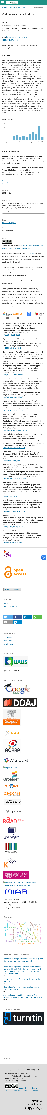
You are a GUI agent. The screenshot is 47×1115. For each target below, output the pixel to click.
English (6, 603)
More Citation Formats (11, 212)
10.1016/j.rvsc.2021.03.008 (13, 397)
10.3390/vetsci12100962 (12, 348)
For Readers (7, 637)
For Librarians (8, 644)
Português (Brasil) (10, 606)
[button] (8, 617)
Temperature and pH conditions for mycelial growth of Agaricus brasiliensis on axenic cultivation (23, 960)
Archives (12, 7)
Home (4, 7)
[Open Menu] (2, 2)
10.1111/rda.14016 (10, 496)
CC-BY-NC (31, 254)
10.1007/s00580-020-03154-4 (14, 448)
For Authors (7, 641)
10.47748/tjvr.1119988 (11, 461)
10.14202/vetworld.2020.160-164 (15, 430)
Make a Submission (12, 589)
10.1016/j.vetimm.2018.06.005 (14, 478)
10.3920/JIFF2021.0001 (11, 335)
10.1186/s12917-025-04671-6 (14, 511)
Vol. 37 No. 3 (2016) (24, 7)
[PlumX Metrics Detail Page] (7, 554)
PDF (7, 182)
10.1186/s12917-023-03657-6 (14, 527)
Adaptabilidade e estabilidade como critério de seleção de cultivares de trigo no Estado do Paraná (22, 996)
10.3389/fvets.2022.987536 (13, 410)
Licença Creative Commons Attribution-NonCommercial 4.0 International (22, 1089)
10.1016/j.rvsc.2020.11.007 (13, 375)
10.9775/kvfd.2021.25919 (12, 542)
